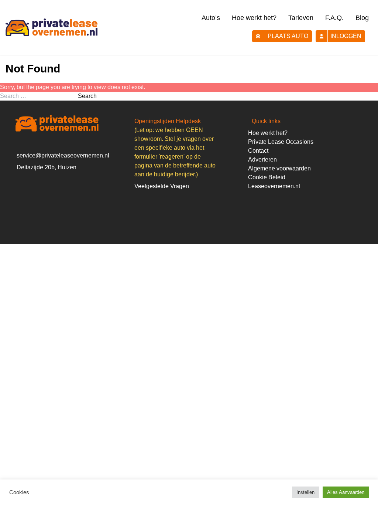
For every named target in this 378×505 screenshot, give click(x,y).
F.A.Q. (334, 17)
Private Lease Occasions (280, 142)
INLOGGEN (345, 36)
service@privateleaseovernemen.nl (63, 155)
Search (87, 96)
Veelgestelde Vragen (161, 186)
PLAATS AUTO (288, 36)
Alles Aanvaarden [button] (345, 492)
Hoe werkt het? (254, 17)
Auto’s (211, 17)
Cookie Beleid (266, 177)
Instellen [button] (305, 492)
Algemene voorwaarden (279, 168)
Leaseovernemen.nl (274, 186)
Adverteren (262, 159)
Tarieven (300, 17)
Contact (258, 151)
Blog (362, 17)
